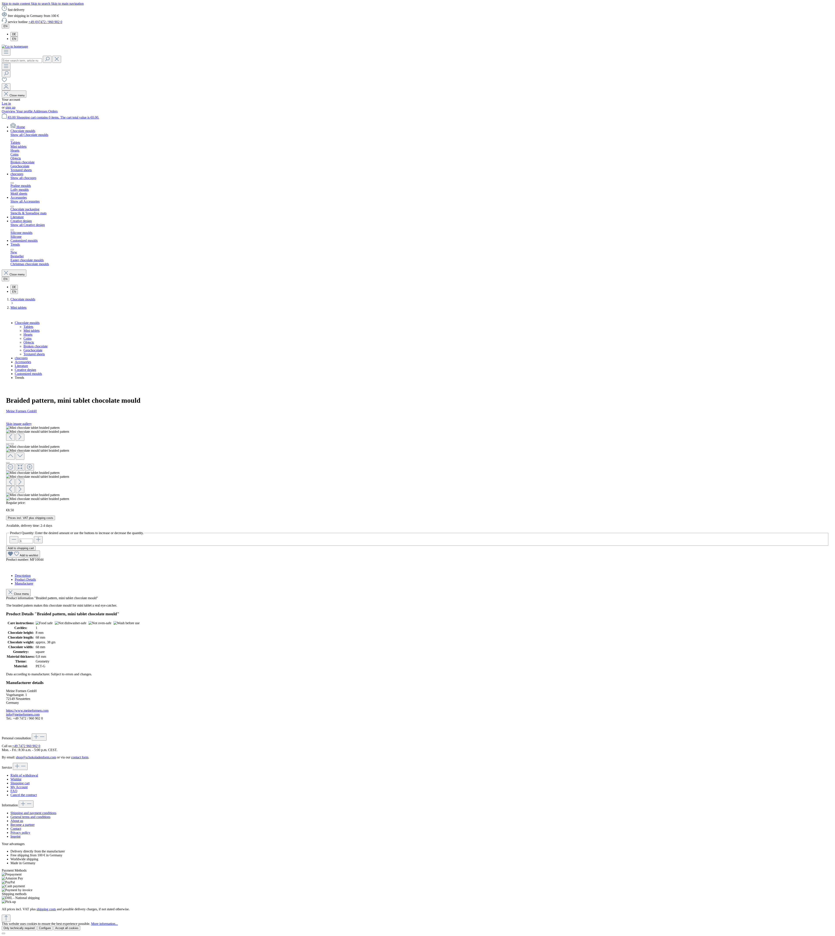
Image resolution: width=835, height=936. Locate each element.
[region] (417, 463)
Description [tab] (23, 575)
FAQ (13, 791)
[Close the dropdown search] (56, 59)
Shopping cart (20, 783)
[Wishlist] (4, 81)
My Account (19, 787)
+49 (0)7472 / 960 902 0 (45, 22)
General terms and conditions (30, 817)
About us (16, 821)
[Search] (47, 59)
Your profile (24, 111)
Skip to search (41, 3)
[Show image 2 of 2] (12, 444)
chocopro (21, 358)
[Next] (20, 437)
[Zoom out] (10, 467)
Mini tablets (31, 330)
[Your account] (6, 87)
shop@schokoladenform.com (36, 757)
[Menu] (6, 52)
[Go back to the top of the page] (6, 918)
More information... (104, 924)
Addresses (40, 111)
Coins (27, 338)
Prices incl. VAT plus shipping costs (30, 518)
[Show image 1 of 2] (8, 444)
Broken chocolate (35, 346)
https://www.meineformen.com (27, 710)
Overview (9, 111)
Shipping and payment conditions (33, 813)
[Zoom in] (29, 467)
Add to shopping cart (21, 548)
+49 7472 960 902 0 (26, 746)
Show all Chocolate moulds (29, 135)
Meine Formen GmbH (21, 411)
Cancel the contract (23, 795)
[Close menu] (12, 140)
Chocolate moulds (27, 323)
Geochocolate (32, 350)
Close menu (17, 95)
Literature (21, 366)
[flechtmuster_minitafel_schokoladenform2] (37, 432)
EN (14, 38)
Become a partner (22, 825)
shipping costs (46, 909)
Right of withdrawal (24, 775)
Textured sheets (34, 354)
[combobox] (22, 60)
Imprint (15, 836)
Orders (53, 111)
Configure (45, 928)
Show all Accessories (25, 201)
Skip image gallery (19, 424)
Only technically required (19, 928)
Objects (28, 342)
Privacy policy (20, 832)
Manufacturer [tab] (24, 583)
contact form (79, 757)
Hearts (27, 334)
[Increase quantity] (38, 539)
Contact (15, 828)
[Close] (8, 462)
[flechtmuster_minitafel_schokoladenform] (33, 428)
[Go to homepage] (15, 46)
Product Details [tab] (25, 579)
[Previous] (10, 437)
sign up (10, 107)
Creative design (25, 370)
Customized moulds (28, 374)
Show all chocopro (23, 178)
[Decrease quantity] (14, 539)
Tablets (28, 327)
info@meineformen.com (23, 714)
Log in (6, 103)
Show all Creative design (27, 225)
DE (14, 34)
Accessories (23, 362)
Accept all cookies (66, 928)
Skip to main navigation (67, 3)
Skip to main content (16, 3)
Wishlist (15, 779)
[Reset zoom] (20, 467)
